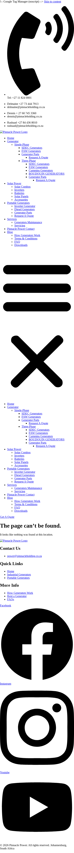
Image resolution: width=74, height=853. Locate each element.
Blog (10, 232)
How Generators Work (27, 235)
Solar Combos (22, 186)
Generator (12, 141)
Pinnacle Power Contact (20, 228)
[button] (37, 324)
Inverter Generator (24, 206)
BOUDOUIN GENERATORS (46, 173)
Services (12, 219)
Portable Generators (18, 202)
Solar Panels (21, 196)
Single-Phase (21, 144)
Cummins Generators (41, 170)
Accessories (21, 199)
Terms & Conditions (25, 238)
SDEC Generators (32, 147)
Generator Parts (30, 154)
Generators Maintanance (28, 222)
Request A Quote (38, 157)
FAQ (17, 241)
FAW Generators (31, 151)
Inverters (19, 189)
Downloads (20, 245)
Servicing (19, 225)
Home (10, 138)
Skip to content (52, 1)
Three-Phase (29, 160)
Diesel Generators (24, 209)
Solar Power (14, 183)
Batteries (19, 193)
